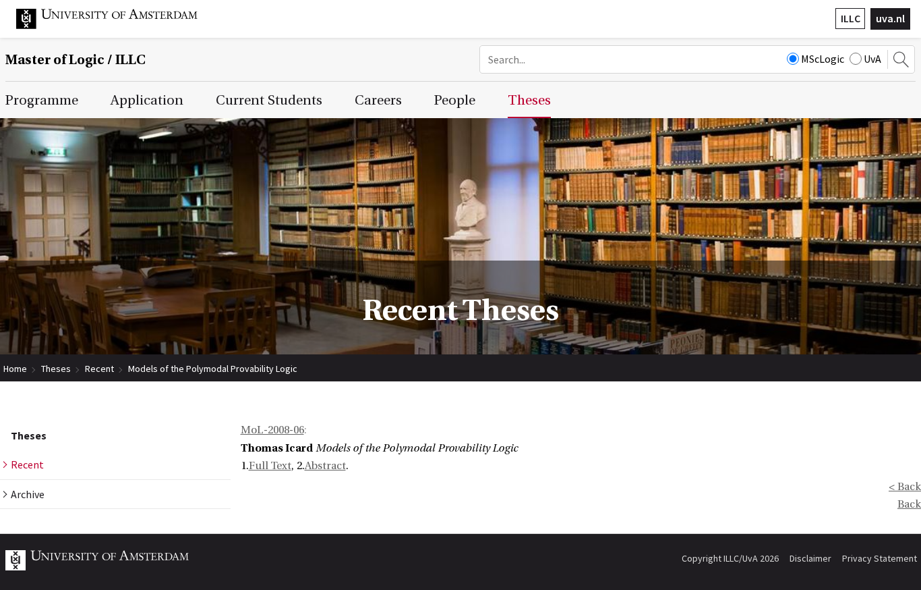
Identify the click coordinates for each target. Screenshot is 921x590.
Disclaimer (810, 558)
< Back (905, 487)
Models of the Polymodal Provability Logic (212, 369)
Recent (99, 369)
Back (909, 504)
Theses (56, 369)
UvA (872, 58)
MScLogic (822, 58)
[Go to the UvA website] (117, 26)
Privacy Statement (879, 558)
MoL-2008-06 (272, 430)
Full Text (270, 466)
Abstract (325, 466)
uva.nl (890, 18)
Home (15, 369)
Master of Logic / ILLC (75, 60)
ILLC (850, 18)
